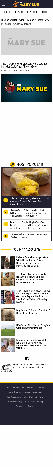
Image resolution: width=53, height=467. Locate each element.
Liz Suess (7, 24)
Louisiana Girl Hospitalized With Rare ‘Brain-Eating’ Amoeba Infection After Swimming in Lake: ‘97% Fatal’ (31, 344)
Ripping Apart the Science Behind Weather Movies (25, 19)
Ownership (20, 406)
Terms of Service (23, 392)
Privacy (10, 392)
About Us (31, 388)
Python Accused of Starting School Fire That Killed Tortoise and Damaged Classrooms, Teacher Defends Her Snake (29, 201)
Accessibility (38, 392)
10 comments (26, 24)
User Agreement (14, 397)
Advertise (41, 388)
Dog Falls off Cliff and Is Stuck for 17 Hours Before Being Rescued (33, 312)
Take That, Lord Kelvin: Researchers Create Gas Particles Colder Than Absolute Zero (24, 65)
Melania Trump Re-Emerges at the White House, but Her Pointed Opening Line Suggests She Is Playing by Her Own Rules (32, 261)
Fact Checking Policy (34, 401)
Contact (31, 406)
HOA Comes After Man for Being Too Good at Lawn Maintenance (33, 326)
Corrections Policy (14, 401)
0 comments (24, 70)
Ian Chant (7, 70)
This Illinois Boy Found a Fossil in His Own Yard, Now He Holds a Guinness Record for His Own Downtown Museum (31, 278)
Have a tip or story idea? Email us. (29, 365)
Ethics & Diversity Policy (33, 397)
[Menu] (3, 4)
